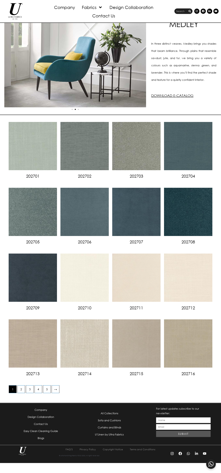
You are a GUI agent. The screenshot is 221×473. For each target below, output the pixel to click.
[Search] (189, 11)
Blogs (41, 438)
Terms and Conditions (142, 449)
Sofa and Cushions (109, 420)
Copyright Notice (113, 449)
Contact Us (103, 15)
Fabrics (89, 7)
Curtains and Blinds (109, 427)
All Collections (109, 413)
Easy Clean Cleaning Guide (41, 431)
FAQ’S (69, 449)
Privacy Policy (88, 449)
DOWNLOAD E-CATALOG (172, 95)
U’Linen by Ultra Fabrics (109, 434)
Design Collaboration (131, 7)
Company (64, 7)
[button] (72, 109)
